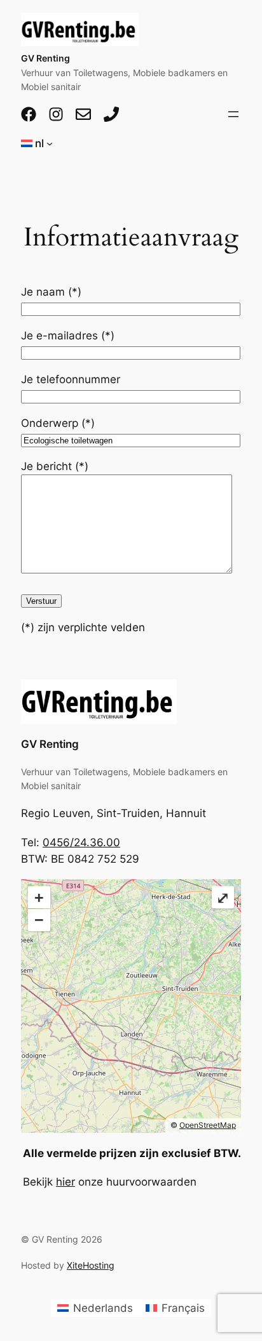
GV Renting (45, 58)
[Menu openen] (233, 114)
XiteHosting (90, 1265)
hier (65, 1181)
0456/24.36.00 (81, 842)
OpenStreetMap (207, 1125)
